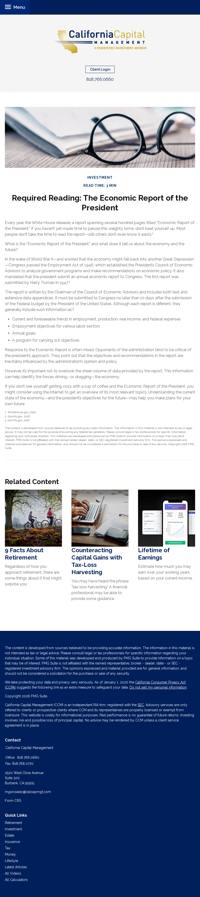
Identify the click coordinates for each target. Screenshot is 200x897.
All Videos (13, 873)
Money (10, 854)
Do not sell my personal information (158, 687)
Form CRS (13, 801)
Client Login (100, 69)
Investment (13, 829)
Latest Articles (16, 867)
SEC (141, 705)
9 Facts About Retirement (24, 554)
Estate (9, 835)
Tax (7, 848)
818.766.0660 (100, 79)
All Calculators (16, 880)
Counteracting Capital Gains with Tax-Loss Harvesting (96, 561)
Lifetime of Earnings (154, 554)
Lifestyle (11, 861)
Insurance (12, 842)
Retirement (13, 823)
